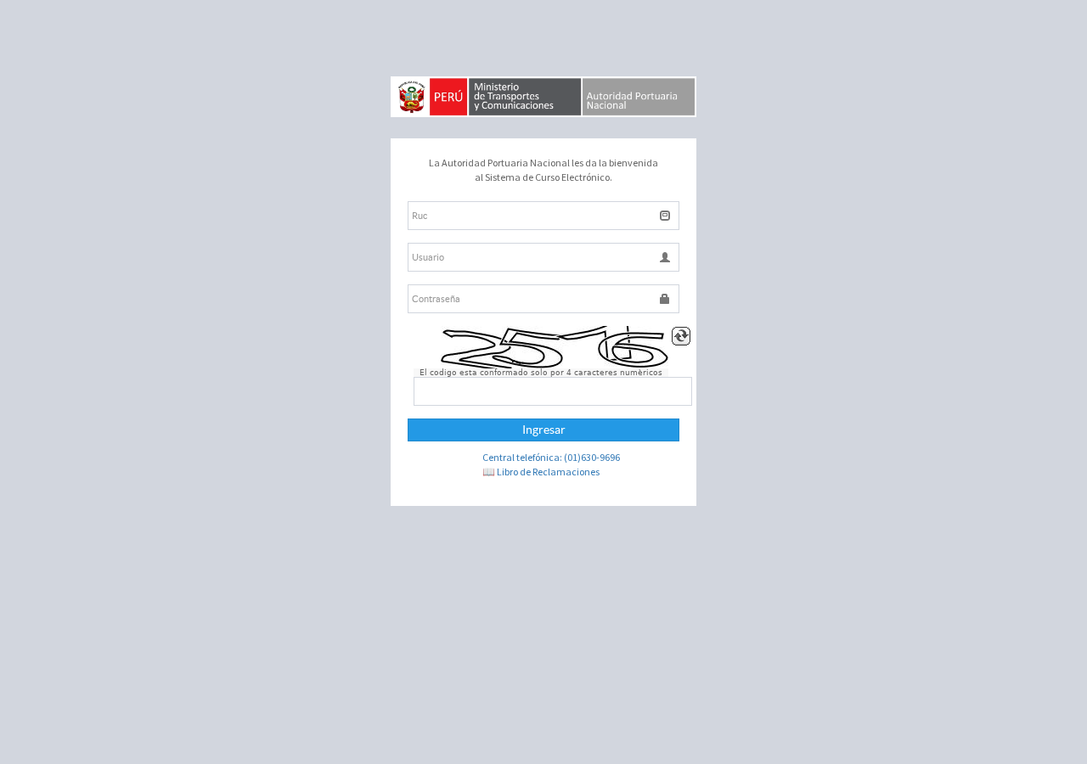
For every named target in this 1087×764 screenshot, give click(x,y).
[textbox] (543, 215)
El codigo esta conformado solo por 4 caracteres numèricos (541, 372)
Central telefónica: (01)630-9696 (551, 457)
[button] (543, 430)
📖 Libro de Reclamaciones (541, 471)
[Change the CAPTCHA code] (681, 336)
